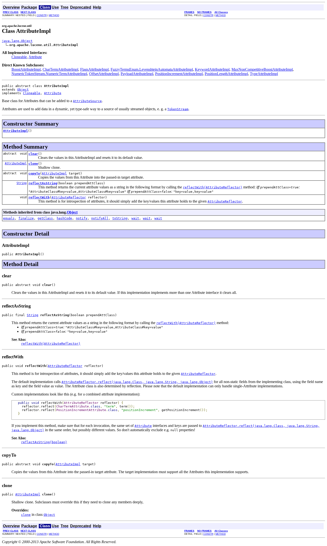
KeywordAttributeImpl (212, 69)
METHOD (54, 15)
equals (9, 218)
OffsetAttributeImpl (104, 74)
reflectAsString (42, 183)
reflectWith (39, 197)
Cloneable (19, 57)
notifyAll (99, 218)
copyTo (34, 173)
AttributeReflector (68, 197)
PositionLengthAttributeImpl (226, 74)
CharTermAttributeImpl (60, 69)
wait (135, 218)
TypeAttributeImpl (264, 74)
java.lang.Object (17, 41)
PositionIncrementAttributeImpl (179, 74)
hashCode (64, 218)
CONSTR (42, 15)
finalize (26, 218)
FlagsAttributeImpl (94, 69)
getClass (45, 218)
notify (81, 218)
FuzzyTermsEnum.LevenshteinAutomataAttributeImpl (152, 69)
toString (120, 218)
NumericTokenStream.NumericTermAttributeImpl (49, 74)
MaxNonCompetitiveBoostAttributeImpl (262, 69)
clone (33, 163)
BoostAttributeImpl (26, 69)
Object (23, 89)
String (22, 183)
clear (33, 154)
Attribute (35, 57)
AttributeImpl (15, 131)
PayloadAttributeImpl (137, 74)
